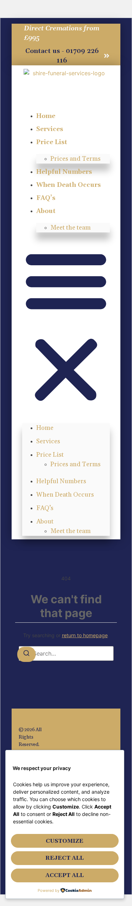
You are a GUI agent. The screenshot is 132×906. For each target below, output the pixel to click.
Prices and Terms (75, 159)
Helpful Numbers (64, 172)
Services (49, 129)
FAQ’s (45, 198)
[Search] (26, 654)
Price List (51, 142)
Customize (64, 841)
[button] (66, 326)
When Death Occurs (68, 185)
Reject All (64, 857)
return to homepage (85, 635)
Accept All (64, 875)
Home (45, 116)
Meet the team (70, 228)
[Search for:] (66, 653)
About (46, 211)
